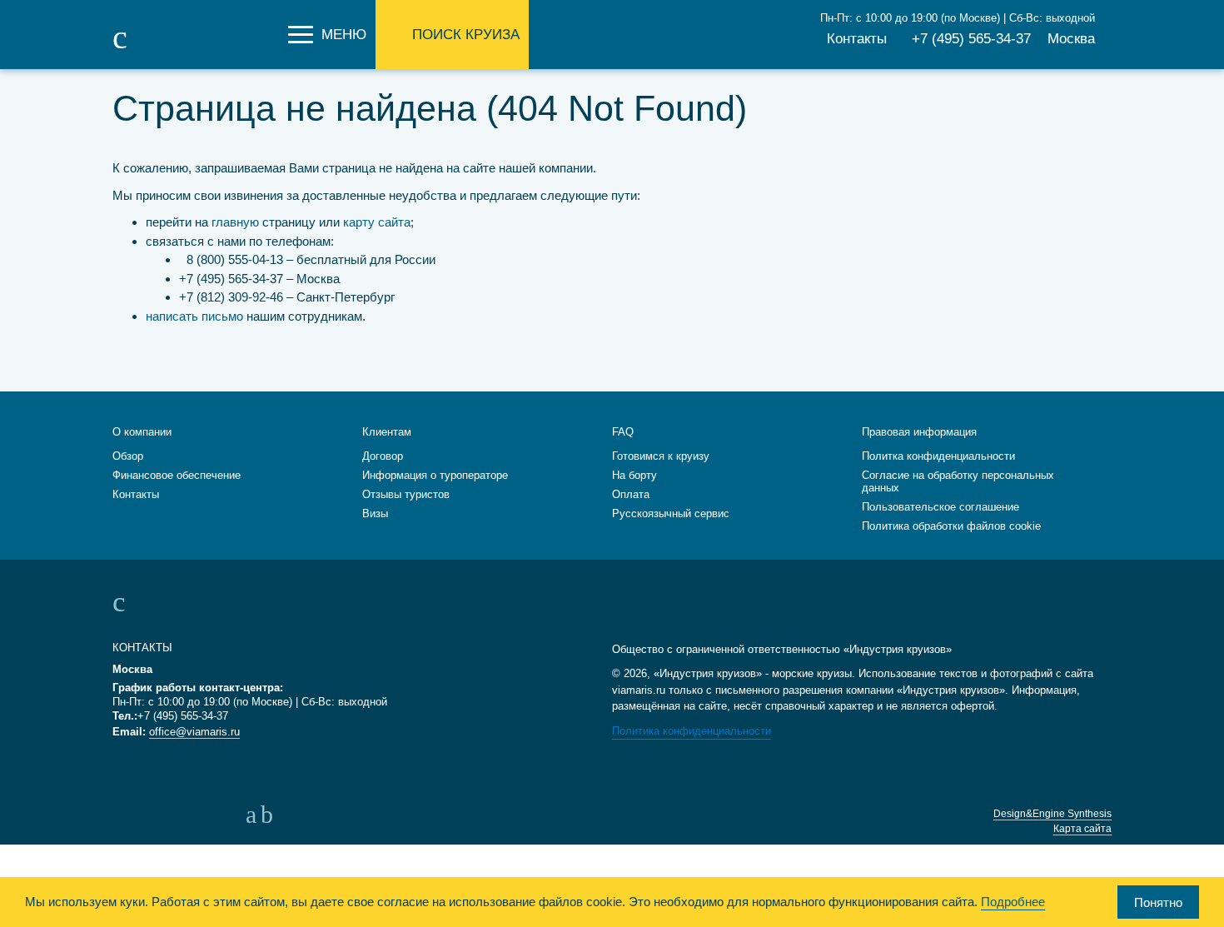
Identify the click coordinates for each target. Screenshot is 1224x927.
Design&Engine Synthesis (1052, 814)
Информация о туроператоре (435, 475)
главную (235, 222)
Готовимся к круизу (660, 456)
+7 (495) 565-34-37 (971, 39)
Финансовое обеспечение (176, 475)
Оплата (630, 494)
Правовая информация (919, 432)
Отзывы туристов (406, 494)
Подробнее (1013, 902)
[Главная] (195, 48)
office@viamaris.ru (194, 731)
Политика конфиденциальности (691, 731)
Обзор (127, 456)
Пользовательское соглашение (940, 507)
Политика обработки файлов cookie (951, 526)
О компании (142, 432)
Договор (382, 456)
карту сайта (376, 222)
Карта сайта (1082, 829)
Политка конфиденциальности (938, 456)
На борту (634, 475)
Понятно (1158, 902)
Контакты (857, 39)
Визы (375, 513)
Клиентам (386, 432)
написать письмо (194, 316)
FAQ (623, 432)
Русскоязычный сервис (670, 513)
